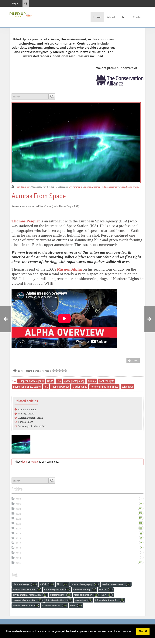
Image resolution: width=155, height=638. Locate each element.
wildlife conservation (26, 589)
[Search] (51, 96)
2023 (18, 514)
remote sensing (84, 589)
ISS (46, 386)
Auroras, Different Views (30, 417)
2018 (18, 538)
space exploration (56, 589)
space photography (74, 381)
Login (15, 3)
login (24, 461)
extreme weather (54, 605)
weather (96, 186)
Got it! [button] (143, 631)
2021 (18, 523)
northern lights (106, 381)
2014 (18, 558)
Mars (75, 605)
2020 (18, 528)
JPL (62, 584)
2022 (18, 519)
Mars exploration (85, 595)
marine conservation (115, 584)
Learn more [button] (122, 631)
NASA (50, 381)
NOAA (105, 589)
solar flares (127, 386)
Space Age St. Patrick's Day (32, 426)
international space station (27, 386)
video (122, 186)
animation (83, 600)
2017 (18, 543)
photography (113, 186)
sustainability (60, 595)
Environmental (76, 186)
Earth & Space (25, 422)
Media (103, 186)
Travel (136, 186)
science (87, 186)
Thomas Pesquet (26, 221)
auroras (92, 381)
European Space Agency (31, 381)
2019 (18, 533)
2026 (18, 499)
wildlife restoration (25, 605)
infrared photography (109, 600)
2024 (18, 509)
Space (129, 186)
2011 (18, 563)
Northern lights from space (104, 386)
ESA (59, 381)
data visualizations (58, 600)
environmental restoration (29, 595)
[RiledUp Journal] (20, 14)
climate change (24, 584)
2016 (18, 548)
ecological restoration (27, 600)
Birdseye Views (26, 413)
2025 (18, 504)
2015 (18, 553)
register (35, 461)
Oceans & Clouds (27, 409)
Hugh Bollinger (22, 186)
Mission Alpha (69, 269)
